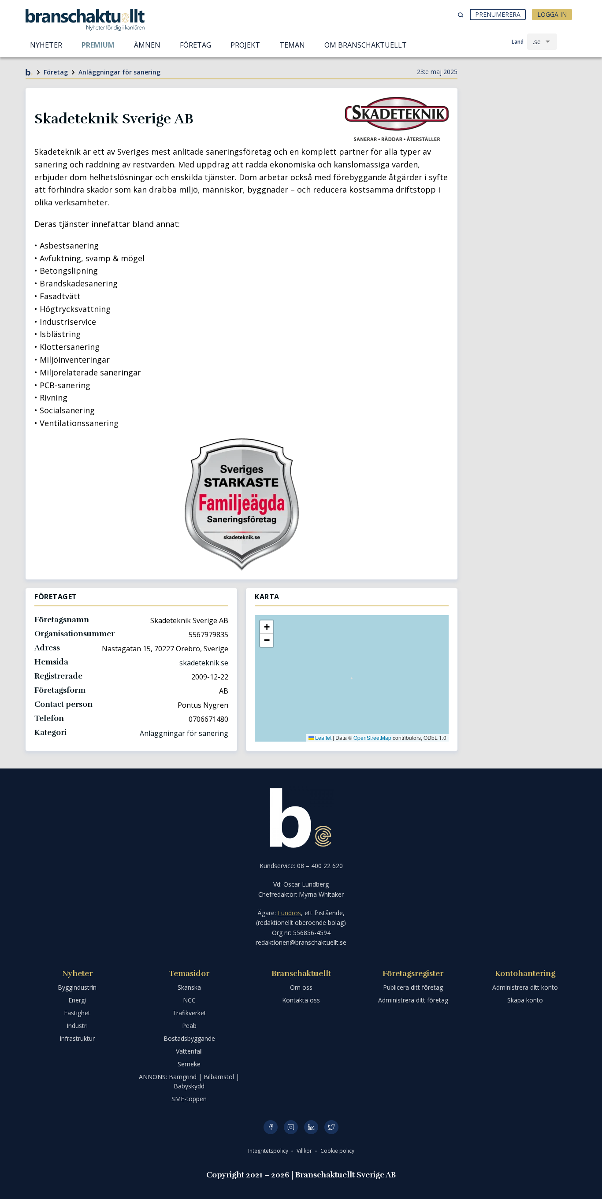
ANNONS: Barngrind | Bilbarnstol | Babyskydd (189, 1081)
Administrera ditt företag (413, 1000)
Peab (189, 1025)
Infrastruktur (77, 1038)
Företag (56, 72)
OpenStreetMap (372, 737)
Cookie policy (337, 1150)
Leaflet (322, 737)
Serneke (189, 1064)
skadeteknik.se (203, 663)
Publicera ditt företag (413, 987)
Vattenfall (189, 1051)
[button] (266, 627)
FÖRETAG (195, 45)
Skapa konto (525, 1000)
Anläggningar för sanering (119, 72)
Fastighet (77, 1013)
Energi (77, 1000)
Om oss (301, 987)
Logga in (552, 14)
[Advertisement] (521, 121)
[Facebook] (271, 1127)
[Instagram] (291, 1127)
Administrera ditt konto (525, 987)
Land (518, 41)
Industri (77, 1025)
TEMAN (292, 45)
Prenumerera (497, 14)
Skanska (189, 987)
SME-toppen (189, 1099)
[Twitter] (331, 1127)
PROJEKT (245, 45)
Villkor (305, 1150)
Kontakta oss (301, 1000)
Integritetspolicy (269, 1150)
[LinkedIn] (311, 1127)
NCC (189, 1000)
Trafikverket (189, 1013)
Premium (98, 45)
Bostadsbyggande (189, 1038)
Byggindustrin (77, 987)
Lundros (289, 913)
